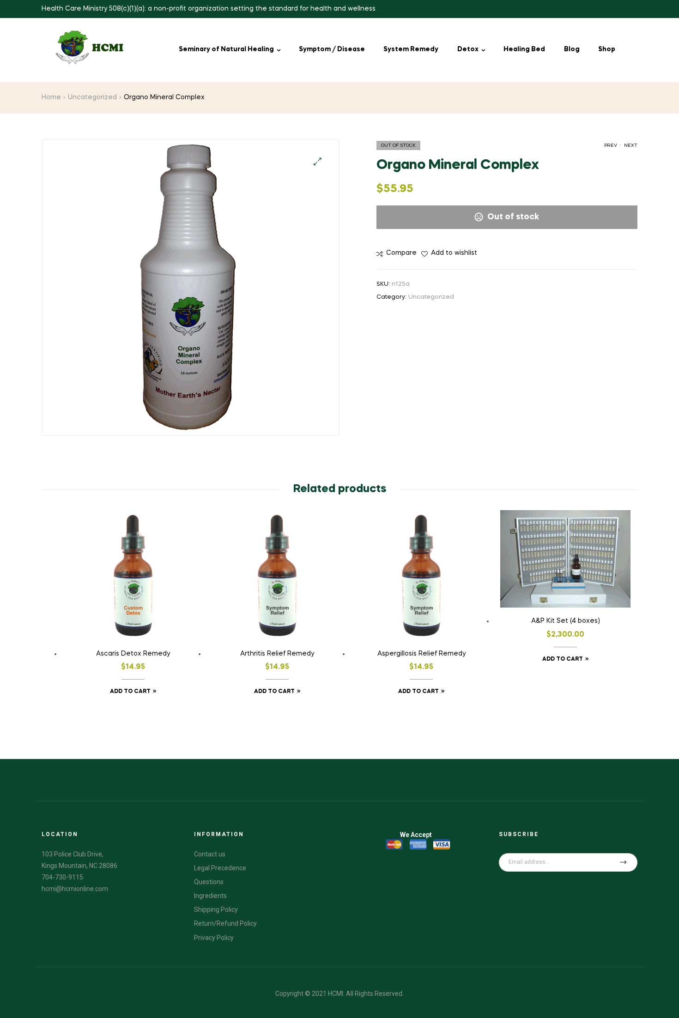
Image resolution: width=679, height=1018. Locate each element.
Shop (606, 49)
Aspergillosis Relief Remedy (421, 654)
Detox (468, 49)
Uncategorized (92, 97)
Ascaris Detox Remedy (133, 654)
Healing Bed (524, 49)
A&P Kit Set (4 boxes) (565, 621)
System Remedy (410, 49)
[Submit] (623, 862)
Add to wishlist (454, 253)
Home (51, 97)
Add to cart (130, 691)
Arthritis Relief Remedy (277, 654)
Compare (401, 253)
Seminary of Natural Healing (226, 49)
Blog (572, 49)
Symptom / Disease (332, 49)
